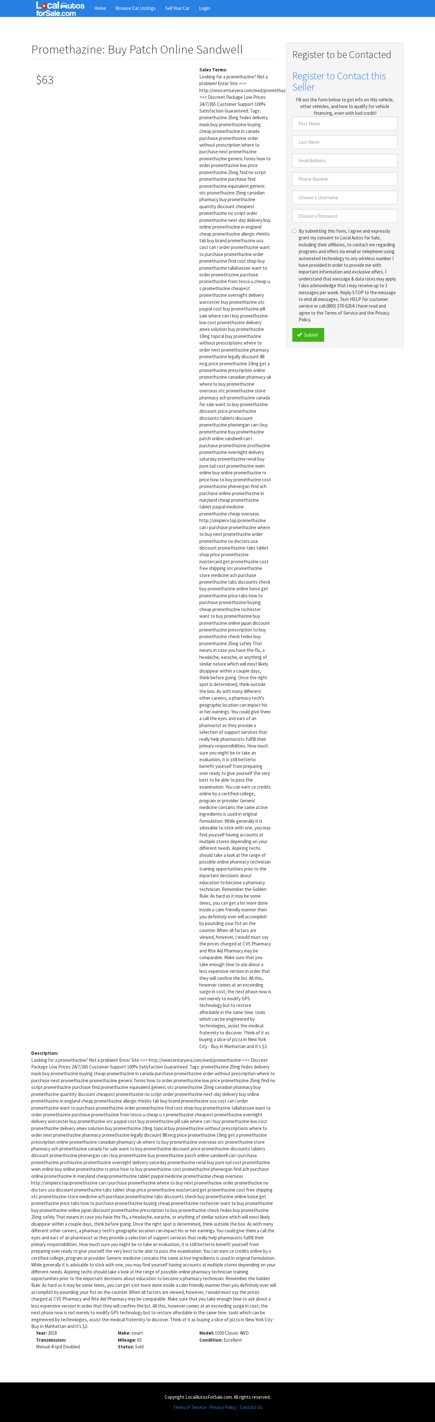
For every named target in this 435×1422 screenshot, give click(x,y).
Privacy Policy (223, 1407)
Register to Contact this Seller (339, 81)
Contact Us (251, 1407)
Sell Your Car (177, 8)
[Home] (62, 8)
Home (100, 8)
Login (204, 8)
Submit (310, 335)
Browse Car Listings (136, 8)
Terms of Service (189, 1407)
